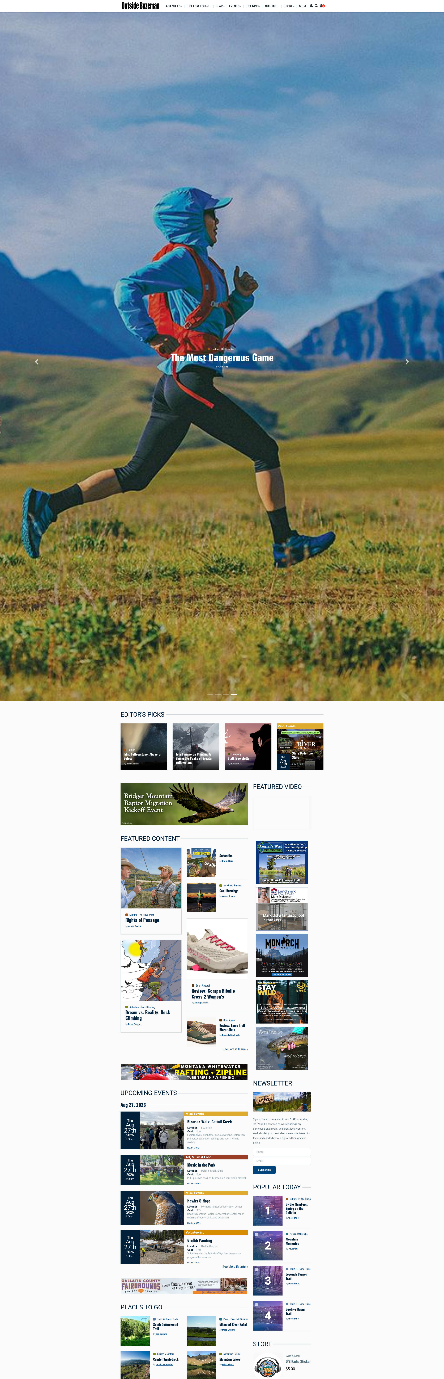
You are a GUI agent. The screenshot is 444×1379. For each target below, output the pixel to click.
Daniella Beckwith (231, 1035)
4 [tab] (234, 695)
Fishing (237, 1354)
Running (238, 885)
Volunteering (195, 1232)
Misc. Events (287, 726)
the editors (236, 763)
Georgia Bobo (201, 1002)
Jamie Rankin (134, 926)
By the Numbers (306, 1199)
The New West (146, 914)
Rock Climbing (147, 1007)
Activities (134, 1007)
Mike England (228, 1330)
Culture (131, 749)
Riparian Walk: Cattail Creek (209, 1121)
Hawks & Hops (199, 1201)
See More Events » (235, 1266)
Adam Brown (132, 763)
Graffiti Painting (199, 1240)
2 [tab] (218, 695)
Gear (198, 985)
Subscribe (264, 1169)
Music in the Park (201, 1165)
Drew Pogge (134, 1024)
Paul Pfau (292, 1249)
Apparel (206, 985)
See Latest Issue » (235, 1049)
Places (226, 1319)
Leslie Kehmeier (164, 1364)
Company (236, 754)
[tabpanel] (222, 356)
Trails (175, 1319)
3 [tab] (226, 695)
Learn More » (193, 1148)
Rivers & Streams (239, 1319)
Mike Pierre (228, 1364)
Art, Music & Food (199, 1157)
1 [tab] (210, 695)
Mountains (302, 1234)
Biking (160, 1354)
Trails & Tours (164, 1319)
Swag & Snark (293, 1355)
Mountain (169, 1354)
